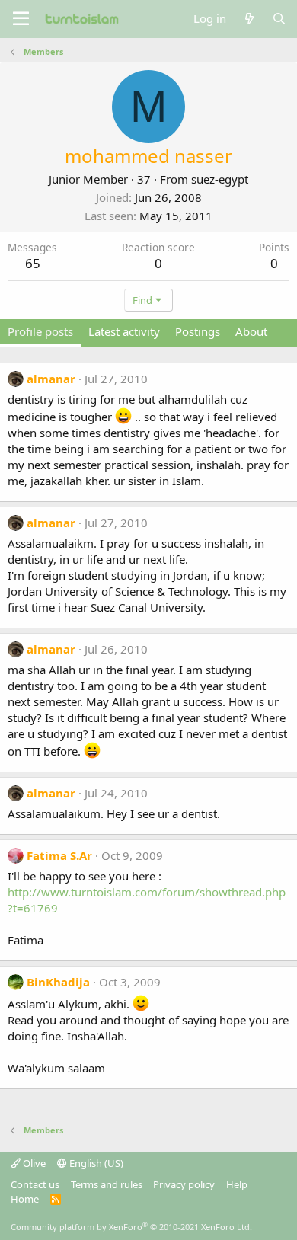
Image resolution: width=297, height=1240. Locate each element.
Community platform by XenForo (131, 1226)
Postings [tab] (197, 331)
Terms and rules (106, 1184)
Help (237, 1184)
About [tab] (251, 331)
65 (32, 263)
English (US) (95, 1163)
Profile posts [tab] (40, 331)
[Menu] (21, 19)
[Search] (279, 19)
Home (25, 1199)
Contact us (35, 1184)
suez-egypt (219, 179)
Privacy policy (184, 1184)
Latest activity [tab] (124, 331)
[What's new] (248, 19)
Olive (33, 1163)
